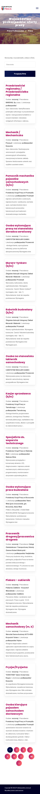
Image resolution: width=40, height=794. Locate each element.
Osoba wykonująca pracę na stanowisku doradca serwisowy (19, 228)
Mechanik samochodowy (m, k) (20, 625)
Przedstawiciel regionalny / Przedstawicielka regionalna (17, 90)
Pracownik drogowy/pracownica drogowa (20, 536)
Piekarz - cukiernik (18, 580)
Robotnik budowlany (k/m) (19, 311)
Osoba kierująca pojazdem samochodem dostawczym (16, 709)
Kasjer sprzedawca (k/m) (18, 395)
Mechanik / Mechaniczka (14, 134)
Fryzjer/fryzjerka (17, 667)
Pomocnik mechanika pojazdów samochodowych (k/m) (20, 180)
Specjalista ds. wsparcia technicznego (15, 440)
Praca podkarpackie (15, 31)
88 (31, 756)
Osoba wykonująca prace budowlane (18, 488)
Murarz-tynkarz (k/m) (16, 264)
